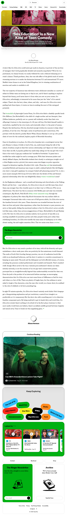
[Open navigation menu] (64, 2)
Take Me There (49, 498)
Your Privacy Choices (36, 505)
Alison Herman (34, 60)
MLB (31, 7)
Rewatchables (62, 7)
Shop (54, 461)
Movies (40, 7)
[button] (33, 2)
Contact (12, 461)
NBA (21, 7)
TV (35, 7)
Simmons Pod (53, 7)
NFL (26, 7)
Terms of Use (22, 505)
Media (29, 441)
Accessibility (45, 505)
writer (57, 222)
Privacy (28, 505)
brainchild (9, 113)
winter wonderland (48, 177)
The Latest (4, 7)
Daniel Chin (13, 380)
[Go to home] (2, 2)
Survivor (48, 441)
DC (7, 373)
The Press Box (27, 449)
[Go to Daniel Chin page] (6, 381)
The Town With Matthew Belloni (13, 448)
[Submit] (60, 237)
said (48, 165)
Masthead (33, 461)
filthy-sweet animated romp (39, 194)
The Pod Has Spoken (48, 448)
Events (46, 7)
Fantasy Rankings (14, 7)
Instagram (32, 508)
